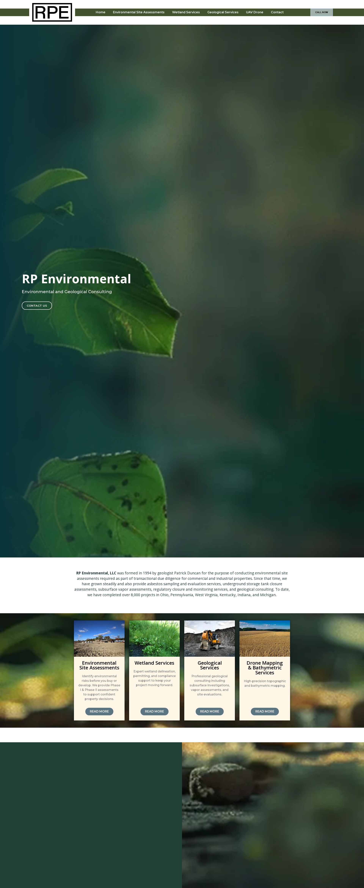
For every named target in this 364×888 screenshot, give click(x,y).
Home (100, 12)
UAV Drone (254, 12)
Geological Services (222, 12)
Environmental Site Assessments (139, 12)
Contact (277, 12)
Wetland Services (186, 12)
